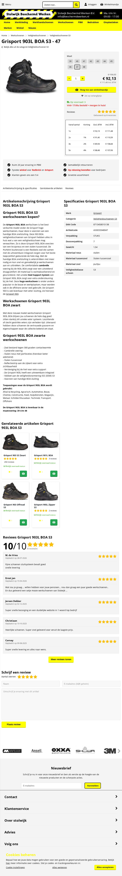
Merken (8, 28)
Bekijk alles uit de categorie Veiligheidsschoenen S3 (26, 47)
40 (77, 61)
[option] (30, 77)
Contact (10, 797)
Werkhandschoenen (43, 22)
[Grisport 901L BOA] (46, 442)
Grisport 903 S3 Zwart (15, 455)
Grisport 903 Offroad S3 (14, 506)
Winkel (20, 28)
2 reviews (53, 510)
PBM (80, 22)
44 (105, 61)
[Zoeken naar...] (76, 5)
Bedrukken (93, 22)
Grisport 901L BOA (43, 455)
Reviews (69, 188)
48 (84, 67)
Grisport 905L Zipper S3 (44, 506)
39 (70, 61)
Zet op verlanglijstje (93, 95)
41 (84, 61)
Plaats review (14, 724)
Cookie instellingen (15, 867)
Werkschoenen (65, 22)
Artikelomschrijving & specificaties (20, 188)
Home (7, 22)
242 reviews (9, 462)
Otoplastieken (111, 22)
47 (77, 67)
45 (111, 61)
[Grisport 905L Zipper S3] (46, 491)
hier (8, 863)
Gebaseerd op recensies (105, 115)
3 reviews (53, 458)
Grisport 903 (12, 294)
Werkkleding (21, 22)
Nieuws (32, 28)
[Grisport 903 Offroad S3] (15, 491)
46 (70, 67)
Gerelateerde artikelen (51, 188)
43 (98, 61)
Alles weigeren (59, 867)
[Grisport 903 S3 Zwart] (15, 442)
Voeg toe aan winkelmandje (94, 90)
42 (91, 61)
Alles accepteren (105, 867)
